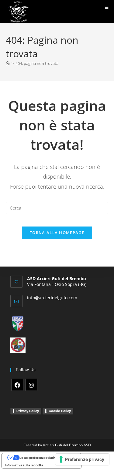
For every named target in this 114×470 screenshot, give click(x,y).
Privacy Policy (27, 411)
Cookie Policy (60, 411)
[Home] (8, 63)
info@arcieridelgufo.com (52, 297)
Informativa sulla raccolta (24, 465)
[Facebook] (17, 385)
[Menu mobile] (107, 7)
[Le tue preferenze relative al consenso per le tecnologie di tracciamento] (82, 459)
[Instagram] (31, 385)
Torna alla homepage (57, 232)
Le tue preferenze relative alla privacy (47, 457)
